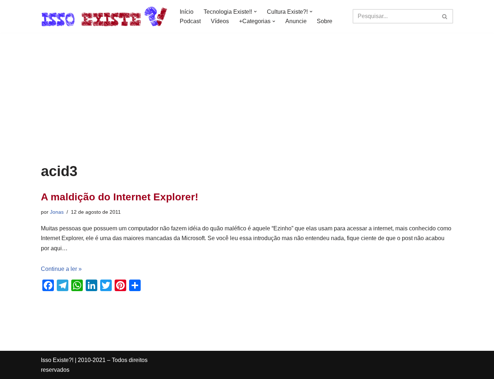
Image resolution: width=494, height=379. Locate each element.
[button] (255, 11)
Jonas (57, 212)
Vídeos (220, 21)
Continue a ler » (61, 269)
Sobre (324, 21)
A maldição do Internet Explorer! (119, 197)
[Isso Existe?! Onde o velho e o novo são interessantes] (104, 16)
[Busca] (445, 16)
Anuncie (296, 21)
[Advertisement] (247, 108)
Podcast (190, 21)
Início (186, 12)
